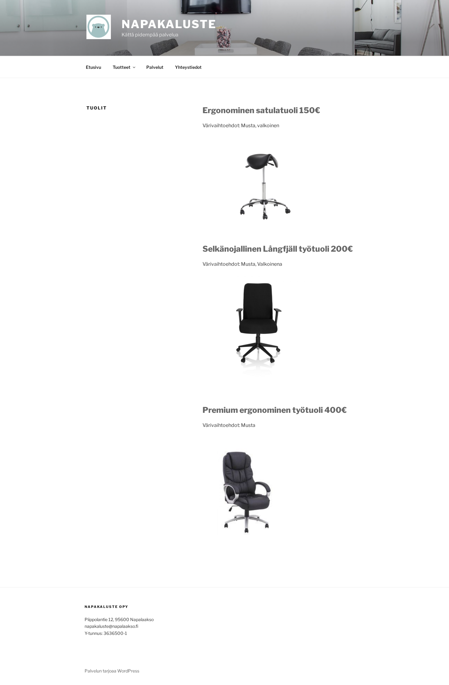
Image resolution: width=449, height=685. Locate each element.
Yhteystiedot (188, 67)
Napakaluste (169, 24)
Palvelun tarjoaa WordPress (112, 670)
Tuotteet (121, 67)
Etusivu (93, 67)
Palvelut (154, 67)
